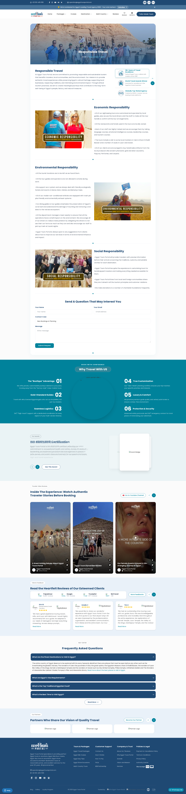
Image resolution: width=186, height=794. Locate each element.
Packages (60, 14)
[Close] (154, 7)
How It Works (99, 755)
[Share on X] (67, 565)
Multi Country (101, 14)
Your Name (39, 307)
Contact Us (99, 751)
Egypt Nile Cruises (80, 755)
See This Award (51, 467)
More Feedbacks (137, 594)
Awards (119, 759)
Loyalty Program (47, 790)
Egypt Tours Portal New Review (88, 565)
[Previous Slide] (153, 79)
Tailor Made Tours (146, 14)
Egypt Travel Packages (82, 751)
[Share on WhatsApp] (67, 570)
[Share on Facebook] (67, 560)
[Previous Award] (32, 467)
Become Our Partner (134, 720)
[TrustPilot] (61, 2)
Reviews (116, 14)
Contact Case (40, 317)
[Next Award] (37, 467)
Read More (37, 626)
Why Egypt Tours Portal (125, 755)
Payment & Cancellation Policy (147, 751)
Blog (31, 790)
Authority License (142, 762)
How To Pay (99, 759)
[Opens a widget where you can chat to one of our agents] (7, 790)
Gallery (37, 790)
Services (120, 766)
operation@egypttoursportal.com (80, 2)
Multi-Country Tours (81, 766)
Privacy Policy (141, 759)
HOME (84, 57)
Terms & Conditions (143, 755)
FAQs (97, 762)
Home (50, 14)
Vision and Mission (123, 762)
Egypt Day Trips (79, 759)
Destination (85, 14)
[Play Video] (50, 538)
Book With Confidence (93, 365)
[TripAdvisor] (58, 2)
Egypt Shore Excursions (82, 762)
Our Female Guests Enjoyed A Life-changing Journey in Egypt (132, 564)
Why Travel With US (93, 369)
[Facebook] (49, 2)
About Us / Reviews (123, 751)
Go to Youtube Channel (134, 495)
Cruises (73, 14)
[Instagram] (52, 2)
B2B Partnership (100, 766)
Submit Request (44, 345)
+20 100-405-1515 (37, 2)
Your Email (98, 307)
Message (38, 326)
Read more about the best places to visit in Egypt (106, 670)
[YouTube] (55, 2)
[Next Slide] (154, 495)
